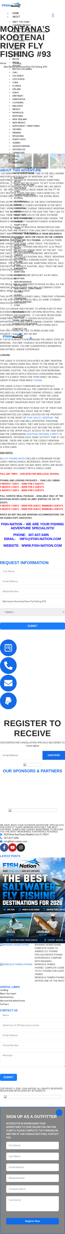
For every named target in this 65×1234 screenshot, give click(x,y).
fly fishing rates (15, 458)
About (16, 16)
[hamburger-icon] (53, 15)
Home (15, 13)
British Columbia (22, 69)
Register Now (32, 1221)
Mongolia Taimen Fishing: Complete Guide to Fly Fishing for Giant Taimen (49, 969)
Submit (33, 626)
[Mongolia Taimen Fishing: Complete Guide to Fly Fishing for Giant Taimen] (17, 972)
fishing (38, 380)
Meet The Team (20, 22)
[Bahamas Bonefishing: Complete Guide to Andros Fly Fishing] (17, 953)
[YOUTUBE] (12, 847)
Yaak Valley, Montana (40, 417)
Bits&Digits (39, 1091)
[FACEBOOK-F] (4, 847)
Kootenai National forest (43, 434)
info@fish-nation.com (40, 539)
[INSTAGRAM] (21, 847)
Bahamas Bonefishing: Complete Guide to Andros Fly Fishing (48, 948)
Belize (15, 59)
